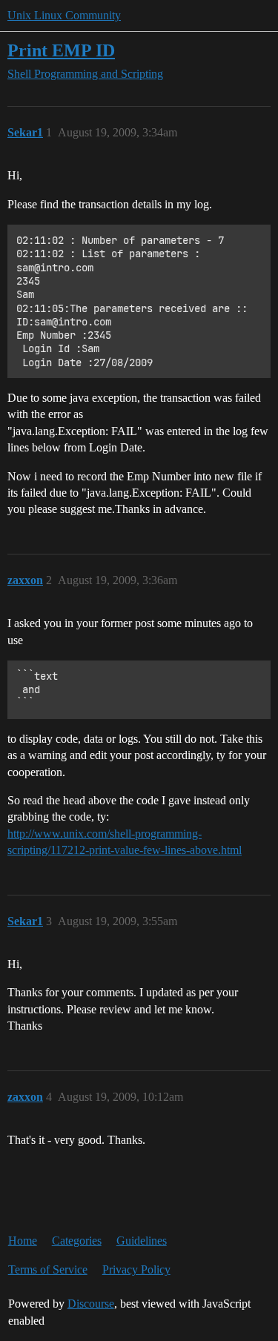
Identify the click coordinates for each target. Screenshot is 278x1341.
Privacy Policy (136, 1269)
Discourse (90, 1303)
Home (22, 1240)
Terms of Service (47, 1269)
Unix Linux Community (64, 15)
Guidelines (141, 1240)
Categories (77, 1240)
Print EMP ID (61, 50)
